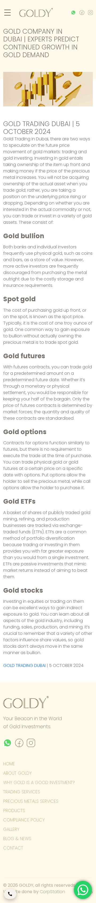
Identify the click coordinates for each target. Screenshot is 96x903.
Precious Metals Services (30, 801)
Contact (13, 848)
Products (14, 811)
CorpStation (52, 892)
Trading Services (21, 792)
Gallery (11, 829)
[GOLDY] (36, 12)
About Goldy (17, 773)
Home (9, 764)
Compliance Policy (24, 820)
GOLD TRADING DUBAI (24, 665)
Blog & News (17, 839)
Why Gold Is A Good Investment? (39, 782)
